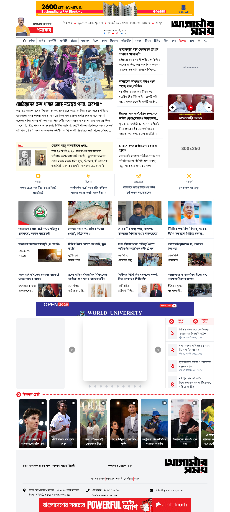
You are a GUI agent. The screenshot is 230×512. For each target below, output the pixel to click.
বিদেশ (95, 40)
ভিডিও (157, 40)
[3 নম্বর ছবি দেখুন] (101, 386)
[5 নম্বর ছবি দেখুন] (112, 386)
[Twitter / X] (109, 33)
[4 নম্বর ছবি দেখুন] (107, 386)
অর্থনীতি (63, 40)
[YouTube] (113, 33)
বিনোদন (114, 40)
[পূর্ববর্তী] (172, 107)
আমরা (137, 478)
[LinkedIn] (121, 33)
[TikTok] (126, 33)
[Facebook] (105, 33)
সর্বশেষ (31, 40)
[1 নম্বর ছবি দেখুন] (90, 386)
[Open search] (205, 40)
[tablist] (190, 321)
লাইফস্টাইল (126, 40)
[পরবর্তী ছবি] (158, 350)
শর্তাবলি (119, 478)
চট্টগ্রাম (74, 40)
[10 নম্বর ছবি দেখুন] (140, 386)
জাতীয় (42, 40)
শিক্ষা (166, 40)
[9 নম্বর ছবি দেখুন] (135, 386)
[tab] (177, 321)
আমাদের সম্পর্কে (98, 478)
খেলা (104, 40)
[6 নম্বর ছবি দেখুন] (118, 386)
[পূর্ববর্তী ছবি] (72, 350)
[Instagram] (117, 33)
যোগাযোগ (110, 478)
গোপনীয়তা (128, 478)
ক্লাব (174, 40)
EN (192, 40)
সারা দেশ (85, 40)
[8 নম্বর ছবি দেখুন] (129, 386)
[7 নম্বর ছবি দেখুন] (123, 386)
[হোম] (23, 40)
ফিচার (148, 40)
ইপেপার (183, 40)
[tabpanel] (190, 356)
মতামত (138, 40)
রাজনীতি (52, 40)
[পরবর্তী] (208, 107)
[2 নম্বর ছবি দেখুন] (95, 386)
